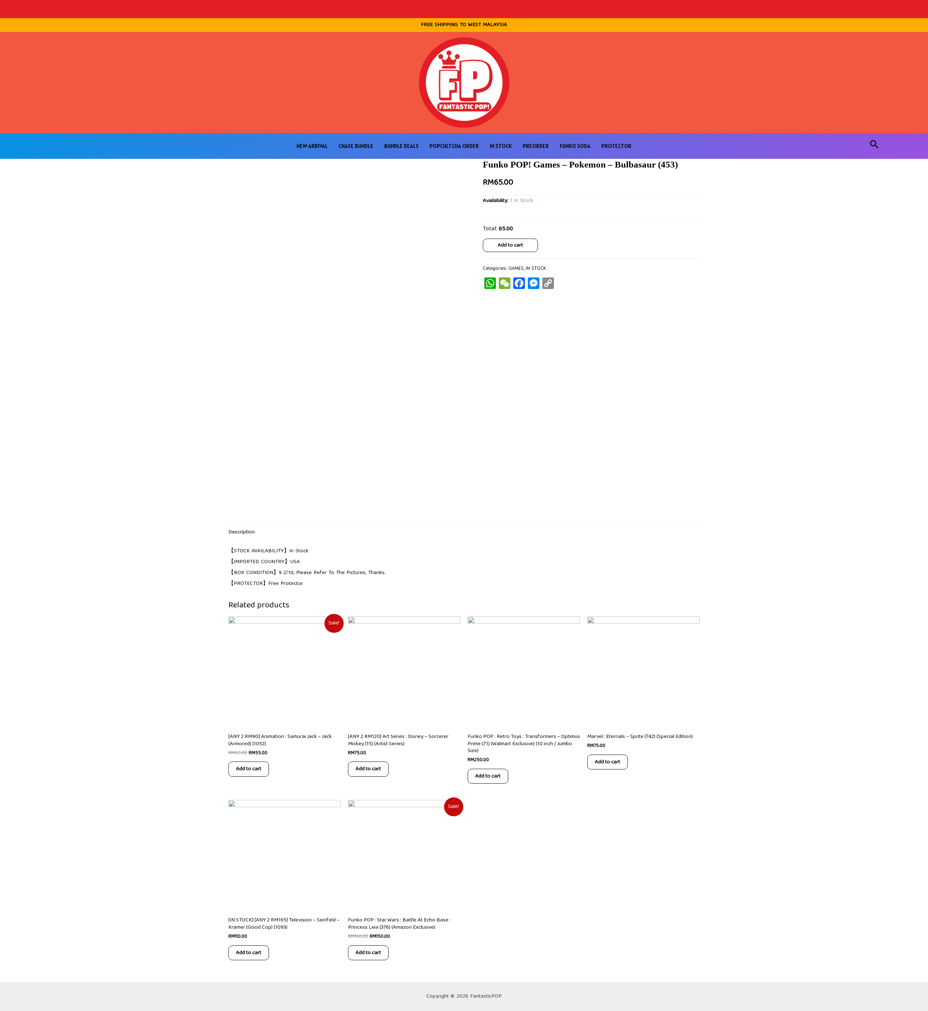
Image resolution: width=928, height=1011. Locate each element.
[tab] (241, 532)
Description (241, 532)
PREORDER (536, 146)
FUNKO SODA (575, 146)
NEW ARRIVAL (312, 146)
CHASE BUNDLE (356, 146)
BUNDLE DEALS (401, 146)
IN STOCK (501, 146)
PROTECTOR (616, 146)
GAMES (516, 268)
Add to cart (510, 245)
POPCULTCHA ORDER (454, 146)
